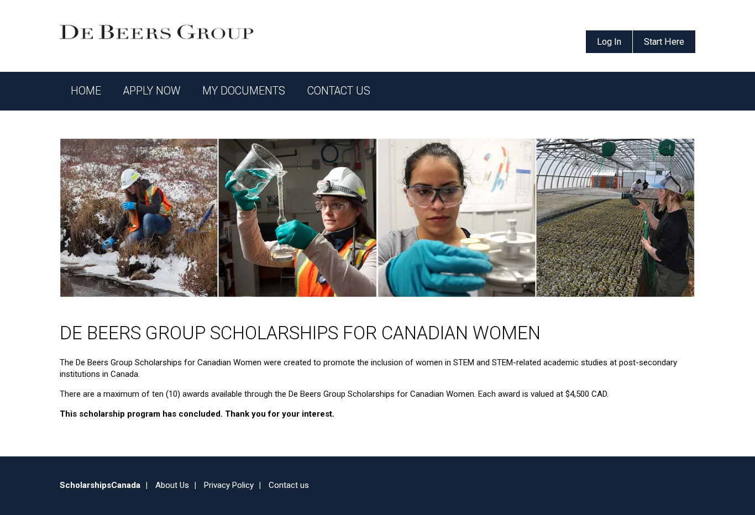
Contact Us (338, 91)
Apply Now (151, 91)
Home (86, 91)
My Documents (243, 91)
